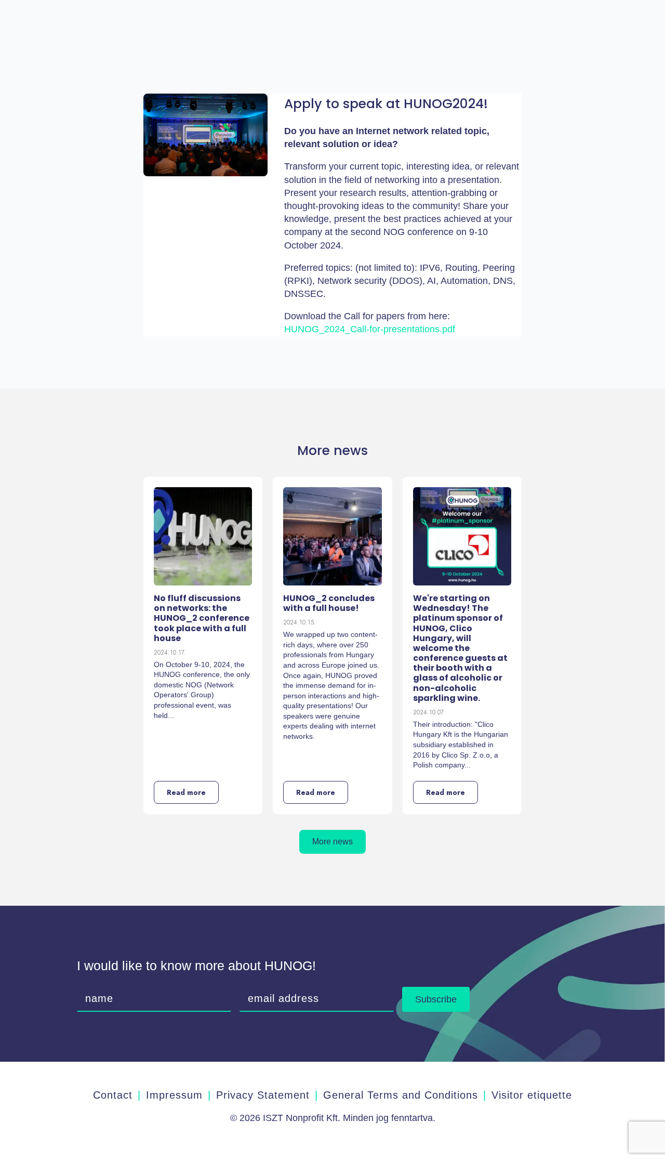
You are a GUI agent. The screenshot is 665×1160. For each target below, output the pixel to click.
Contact (112, 1095)
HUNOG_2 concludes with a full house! (329, 603)
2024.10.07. (429, 712)
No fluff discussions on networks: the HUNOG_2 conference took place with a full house (201, 618)
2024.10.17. (170, 652)
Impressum (174, 1095)
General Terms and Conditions (400, 1095)
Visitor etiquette (531, 1095)
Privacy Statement (263, 1095)
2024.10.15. (299, 622)
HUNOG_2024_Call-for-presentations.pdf (369, 329)
